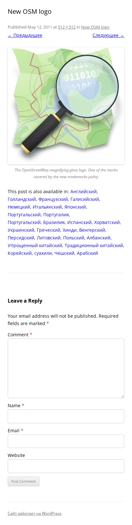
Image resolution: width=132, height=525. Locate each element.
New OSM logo (95, 27)
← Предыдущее (25, 35)
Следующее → (108, 35)
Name (16, 405)
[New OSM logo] (66, 105)
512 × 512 (67, 27)
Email (15, 430)
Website (16, 455)
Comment (20, 334)
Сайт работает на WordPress (35, 513)
